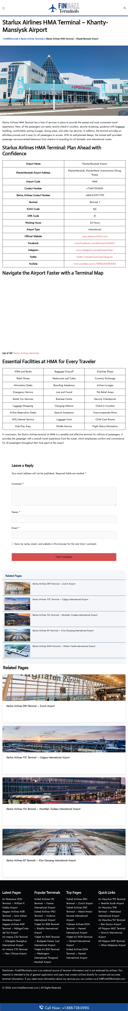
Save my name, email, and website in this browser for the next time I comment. (56, 544)
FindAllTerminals (10, 38)
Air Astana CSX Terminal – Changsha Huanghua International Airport (15, 941)
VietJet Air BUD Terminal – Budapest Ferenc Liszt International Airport (47, 941)
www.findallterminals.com (25, 987)
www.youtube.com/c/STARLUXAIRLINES (95, 264)
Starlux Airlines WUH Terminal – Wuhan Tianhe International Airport (63, 646)
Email (16, 528)
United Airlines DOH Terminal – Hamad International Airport (77, 954)
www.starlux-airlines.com (95, 236)
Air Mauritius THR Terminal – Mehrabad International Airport (109, 912)
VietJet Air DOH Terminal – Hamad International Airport (79, 941)
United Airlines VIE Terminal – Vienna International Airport (44, 903)
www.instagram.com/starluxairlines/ (94, 250)
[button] (125, 8)
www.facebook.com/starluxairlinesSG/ (95, 243)
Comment (18, 484)
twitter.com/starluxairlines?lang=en (95, 257)
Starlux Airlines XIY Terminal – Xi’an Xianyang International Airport (63, 630)
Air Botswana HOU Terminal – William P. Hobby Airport (13, 903)
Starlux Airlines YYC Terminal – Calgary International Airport (60, 599)
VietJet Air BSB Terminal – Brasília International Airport (46, 928)
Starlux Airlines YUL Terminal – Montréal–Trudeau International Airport (64, 614)
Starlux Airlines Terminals (32, 38)
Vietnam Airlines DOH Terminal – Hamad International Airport (78, 928)
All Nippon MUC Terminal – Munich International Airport (111, 933)
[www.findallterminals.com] (64, 7)
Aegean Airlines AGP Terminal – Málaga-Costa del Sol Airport (15, 928)
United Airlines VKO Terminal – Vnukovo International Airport (44, 916)
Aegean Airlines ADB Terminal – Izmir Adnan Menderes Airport (14, 916)
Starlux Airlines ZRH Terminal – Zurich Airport (53, 583)
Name (16, 512)
